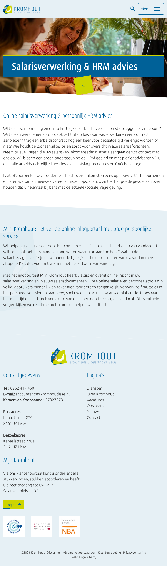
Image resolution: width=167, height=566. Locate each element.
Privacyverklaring (134, 552)
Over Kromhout (100, 394)
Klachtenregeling (109, 552)
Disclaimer (54, 552)
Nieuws (93, 412)
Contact (93, 417)
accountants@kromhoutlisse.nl (43, 394)
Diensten (94, 388)
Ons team (95, 406)
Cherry (91, 557)
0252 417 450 (22, 388)
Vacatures (95, 400)
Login (10, 504)
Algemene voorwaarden (79, 552)
